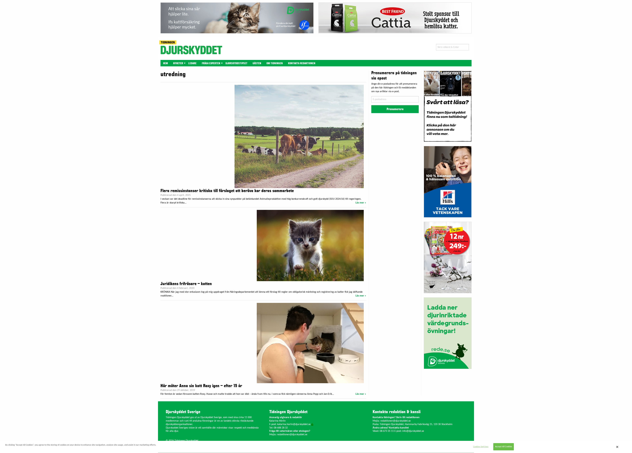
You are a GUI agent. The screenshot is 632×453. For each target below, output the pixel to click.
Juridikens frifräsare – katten (186, 283)
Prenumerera (395, 109)
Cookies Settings (480, 447)
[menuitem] (165, 63)
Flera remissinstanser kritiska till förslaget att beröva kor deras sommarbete (227, 190)
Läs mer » (361, 202)
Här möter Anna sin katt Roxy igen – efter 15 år (201, 385)
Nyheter (178, 63)
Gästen (257, 63)
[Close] (617, 446)
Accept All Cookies (503, 447)
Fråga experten (211, 63)
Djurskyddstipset (236, 63)
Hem (165, 63)
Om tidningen (274, 63)
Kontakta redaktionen (301, 63)
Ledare (192, 63)
